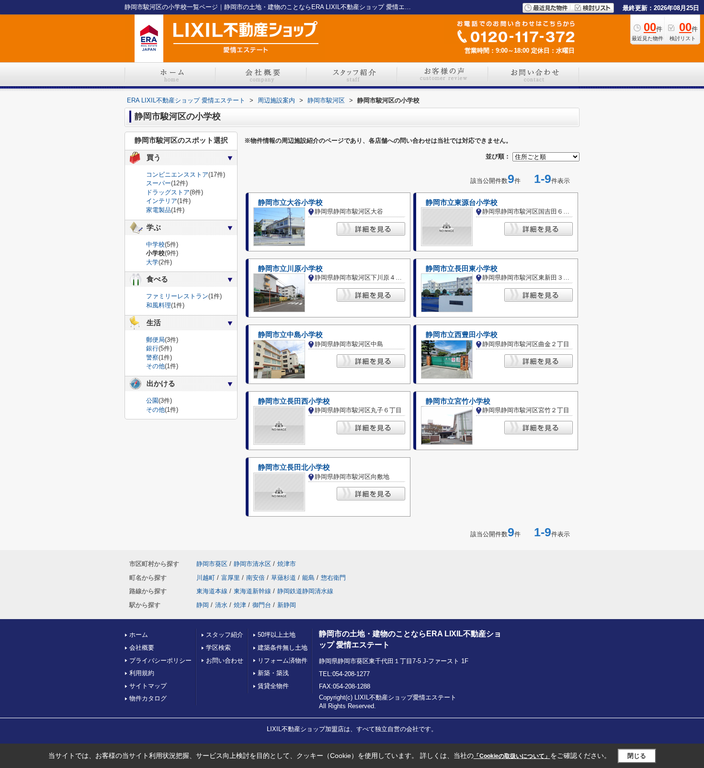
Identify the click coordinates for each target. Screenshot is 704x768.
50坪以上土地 (276, 634)
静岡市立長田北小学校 (294, 467)
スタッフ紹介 (224, 634)
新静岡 (286, 605)
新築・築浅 (273, 673)
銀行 (152, 348)
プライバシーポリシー (160, 660)
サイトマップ (148, 685)
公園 (152, 400)
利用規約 (141, 673)
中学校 (155, 244)
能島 (308, 577)
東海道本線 (211, 591)
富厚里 (230, 577)
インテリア (161, 200)
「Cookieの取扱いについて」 (512, 756)
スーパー (158, 183)
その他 (155, 366)
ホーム (138, 634)
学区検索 (218, 647)
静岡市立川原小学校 (290, 268)
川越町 (205, 577)
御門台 (261, 605)
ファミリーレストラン (177, 296)
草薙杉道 (283, 577)
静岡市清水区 (252, 563)
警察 (152, 357)
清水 (221, 605)
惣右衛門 (333, 577)
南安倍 (255, 577)
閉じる (636, 755)
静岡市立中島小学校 (290, 335)
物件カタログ (148, 698)
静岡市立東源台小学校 (462, 202)
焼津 (240, 605)
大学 (152, 262)
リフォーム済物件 (282, 660)
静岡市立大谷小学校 (290, 202)
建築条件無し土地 (282, 647)
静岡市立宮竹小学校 (458, 401)
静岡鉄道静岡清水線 (305, 591)
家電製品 (158, 210)
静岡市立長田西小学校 (294, 401)
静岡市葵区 (211, 563)
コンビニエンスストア (177, 174)
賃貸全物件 (273, 685)
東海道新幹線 (252, 591)
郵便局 (155, 339)
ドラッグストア (168, 192)
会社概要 (141, 647)
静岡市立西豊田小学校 (462, 335)
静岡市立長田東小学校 (462, 268)
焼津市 (286, 563)
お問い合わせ (224, 660)
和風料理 (158, 305)
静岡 (202, 605)
